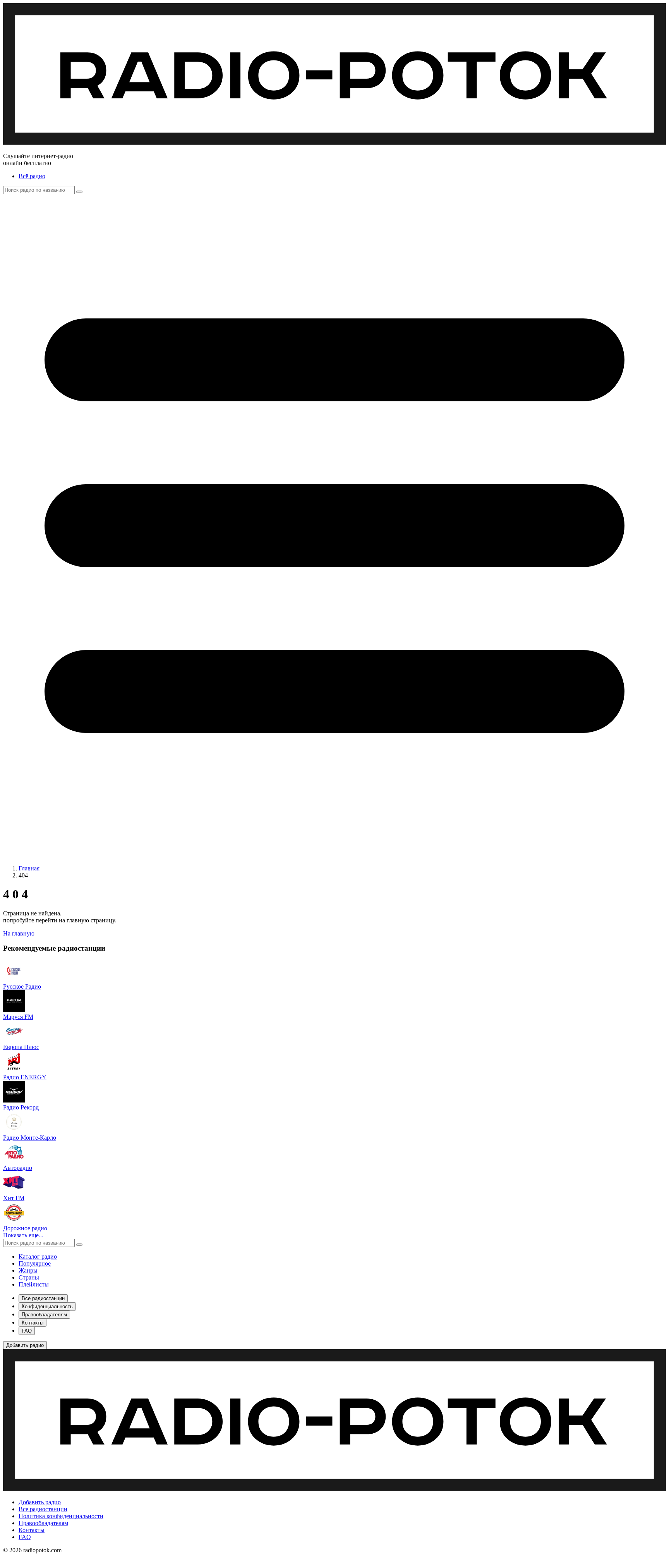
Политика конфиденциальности (61, 1516)
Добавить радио (40, 1502)
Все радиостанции (43, 1509)
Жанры (28, 1270)
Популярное (35, 1263)
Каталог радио (38, 1256)
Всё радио (32, 176)
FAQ (25, 1537)
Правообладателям (43, 1523)
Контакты (32, 1530)
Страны (29, 1277)
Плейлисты (34, 1284)
